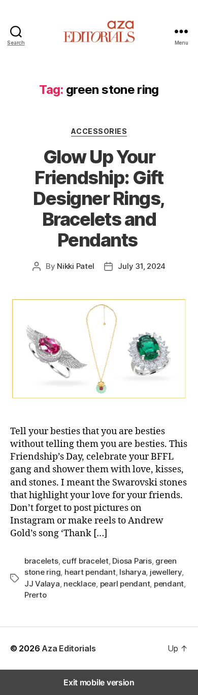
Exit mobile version (99, 682)
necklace (79, 583)
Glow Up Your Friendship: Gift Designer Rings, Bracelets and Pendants (99, 198)
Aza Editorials (68, 648)
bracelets (41, 561)
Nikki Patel (75, 266)
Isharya (132, 572)
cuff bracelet (85, 561)
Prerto (35, 595)
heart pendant (90, 572)
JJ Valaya (42, 583)
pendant (169, 583)
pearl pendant (125, 583)
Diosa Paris (131, 561)
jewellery (166, 572)
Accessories (99, 131)
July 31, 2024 (142, 266)
